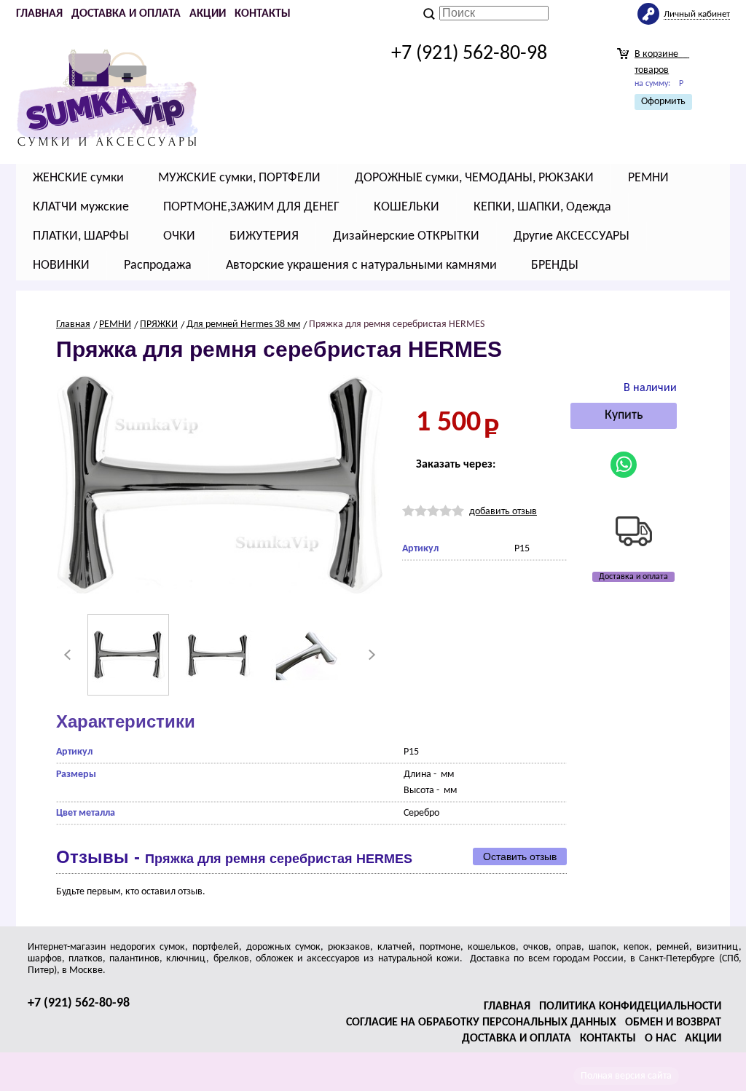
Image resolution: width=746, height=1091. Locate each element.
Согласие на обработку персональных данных (481, 1022)
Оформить (663, 101)
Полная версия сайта (626, 1076)
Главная (39, 14)
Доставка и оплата (126, 14)
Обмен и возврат (673, 1022)
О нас (660, 1038)
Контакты (263, 14)
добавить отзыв (503, 511)
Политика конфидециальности (630, 1006)
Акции (207, 14)
